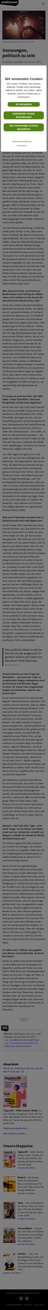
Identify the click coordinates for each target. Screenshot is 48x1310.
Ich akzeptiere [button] (24, 104)
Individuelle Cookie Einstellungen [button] (24, 115)
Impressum (22, 145)
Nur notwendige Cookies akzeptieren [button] (24, 127)
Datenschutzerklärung (21, 141)
